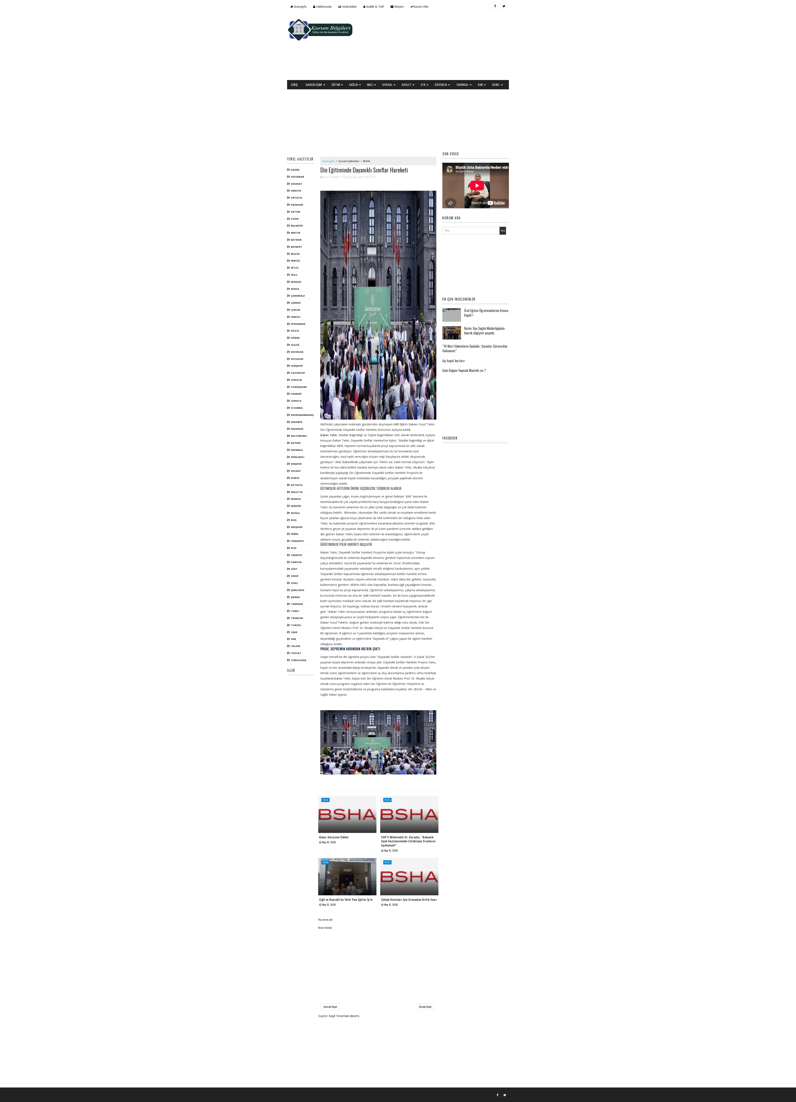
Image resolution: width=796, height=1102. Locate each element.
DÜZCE (295, 330)
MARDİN (296, 505)
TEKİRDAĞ (297, 604)
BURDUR (296, 281)
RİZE (293, 548)
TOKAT (295, 611)
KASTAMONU (299, 435)
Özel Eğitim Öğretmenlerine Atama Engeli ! (486, 313)
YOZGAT (296, 653)
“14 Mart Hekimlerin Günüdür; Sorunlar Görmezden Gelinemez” (474, 348)
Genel (496, 84)
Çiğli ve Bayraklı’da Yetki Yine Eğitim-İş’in (346, 899)
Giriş (294, 84)
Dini (480, 84)
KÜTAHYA (297, 485)
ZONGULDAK (298, 660)
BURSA (295, 288)
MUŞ (293, 520)
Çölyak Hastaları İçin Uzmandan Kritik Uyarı (409, 899)
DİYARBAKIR (298, 323)
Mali (370, 84)
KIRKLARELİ (297, 457)
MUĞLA (295, 513)
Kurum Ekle (420, 6)
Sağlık (353, 84)
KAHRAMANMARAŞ (302, 414)
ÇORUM (295, 309)
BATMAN (296, 239)
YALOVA (295, 646)
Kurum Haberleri (349, 161)
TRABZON (297, 618)
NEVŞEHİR (296, 527)
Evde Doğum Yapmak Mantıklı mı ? (464, 370)
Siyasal (387, 84)
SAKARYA (296, 555)
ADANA (295, 169)
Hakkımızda (323, 6)
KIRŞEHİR (296, 463)
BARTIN (295, 232)
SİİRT (294, 568)
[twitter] (504, 6)
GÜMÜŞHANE (299, 386)
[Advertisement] (433, 47)
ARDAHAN (297, 204)
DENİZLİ (295, 316)
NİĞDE (294, 533)
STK (423, 84)
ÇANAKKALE (298, 295)
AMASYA (296, 190)
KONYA (295, 477)
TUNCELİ (296, 625)
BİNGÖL (295, 260)
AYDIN (294, 218)
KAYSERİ (296, 442)
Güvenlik (441, 84)
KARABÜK (296, 422)
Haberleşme (314, 84)
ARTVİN (295, 211)
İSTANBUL (297, 407)
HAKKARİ (296, 393)
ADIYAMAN (297, 176)
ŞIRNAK (295, 597)
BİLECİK (295, 253)
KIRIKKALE (297, 449)
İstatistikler (349, 6)
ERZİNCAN (297, 351)
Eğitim (335, 84)
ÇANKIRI (296, 302)
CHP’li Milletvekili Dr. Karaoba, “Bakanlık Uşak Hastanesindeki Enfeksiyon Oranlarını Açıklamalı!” (408, 841)
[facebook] (495, 6)
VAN (293, 639)
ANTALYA (296, 197)
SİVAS (294, 583)
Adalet (406, 84)
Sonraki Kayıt (330, 1007)
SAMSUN (296, 562)
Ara (503, 230)
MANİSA (296, 498)
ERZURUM (297, 358)
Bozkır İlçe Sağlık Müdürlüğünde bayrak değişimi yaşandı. (484, 330)
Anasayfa (299, 6)
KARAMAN (297, 428)
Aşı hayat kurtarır (453, 360)
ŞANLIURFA (297, 590)
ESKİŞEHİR (297, 365)
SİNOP (294, 576)
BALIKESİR (297, 225)
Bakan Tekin (328, 435)
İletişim (398, 6)
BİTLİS (294, 267)
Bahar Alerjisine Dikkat (334, 837)
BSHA (366, 161)
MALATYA (297, 492)
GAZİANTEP (298, 372)
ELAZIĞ (295, 344)
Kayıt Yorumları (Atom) (344, 1016)
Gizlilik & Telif (374, 6)
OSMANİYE (297, 541)
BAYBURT (296, 246)
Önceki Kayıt (425, 1007)
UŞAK (294, 632)
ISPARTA (296, 400)
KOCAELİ (296, 470)
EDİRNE (295, 337)
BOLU (294, 274)
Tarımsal (462, 84)
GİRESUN (296, 379)
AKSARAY (296, 183)
